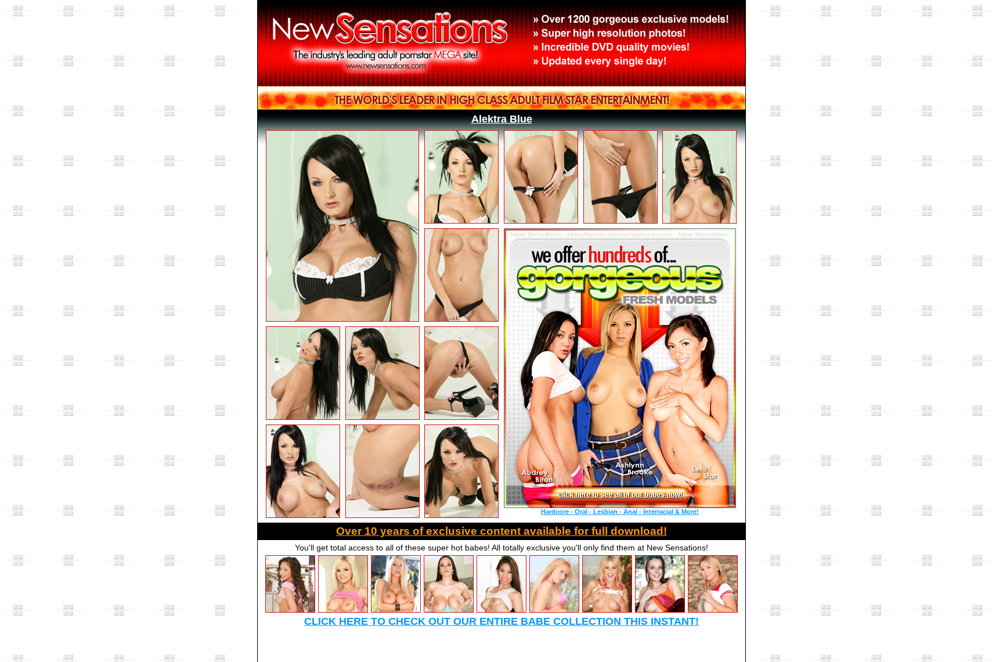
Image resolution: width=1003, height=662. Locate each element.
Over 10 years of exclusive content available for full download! (501, 531)
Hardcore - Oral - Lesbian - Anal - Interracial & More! (620, 511)
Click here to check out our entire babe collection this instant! (501, 621)
